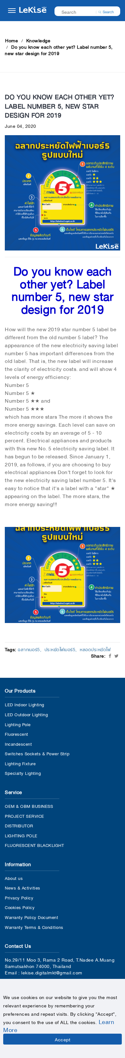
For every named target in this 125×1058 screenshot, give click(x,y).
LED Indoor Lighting (24, 704)
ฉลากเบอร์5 (29, 648)
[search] (106, 11)
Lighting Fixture (20, 763)
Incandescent (18, 744)
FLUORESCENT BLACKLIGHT (34, 845)
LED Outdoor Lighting (26, 714)
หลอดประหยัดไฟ (95, 648)
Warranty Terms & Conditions (34, 927)
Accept (62, 1039)
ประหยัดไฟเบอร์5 (60, 648)
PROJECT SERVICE (24, 816)
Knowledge (38, 40)
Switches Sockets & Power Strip (37, 753)
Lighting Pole (18, 724)
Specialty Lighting (23, 773)
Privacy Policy (19, 897)
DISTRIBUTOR (19, 825)
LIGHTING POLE (21, 835)
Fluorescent (16, 734)
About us (14, 878)
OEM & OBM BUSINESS (29, 806)
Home (11, 40)
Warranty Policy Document (31, 917)
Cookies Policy (20, 907)
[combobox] (83, 11)
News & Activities (22, 887)
